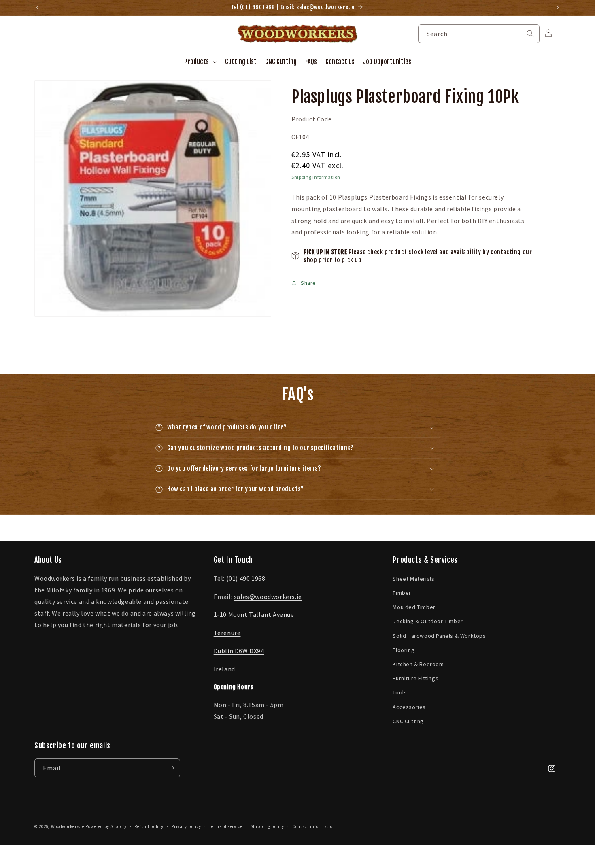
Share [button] (308, 282)
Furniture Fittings (415, 678)
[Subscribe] (171, 767)
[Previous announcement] (37, 7)
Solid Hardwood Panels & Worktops (439, 635)
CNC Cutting (408, 721)
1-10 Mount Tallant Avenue (254, 614)
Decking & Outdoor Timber (428, 621)
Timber (402, 593)
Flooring (403, 650)
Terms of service (225, 826)
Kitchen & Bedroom (418, 664)
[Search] (530, 33)
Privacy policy (186, 826)
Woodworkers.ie (68, 826)
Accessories (409, 707)
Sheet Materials (413, 578)
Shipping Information (315, 177)
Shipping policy (268, 826)
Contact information (313, 826)
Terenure (227, 632)
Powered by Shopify (106, 826)
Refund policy (148, 826)
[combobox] (479, 34)
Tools (400, 692)
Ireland (224, 669)
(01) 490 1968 (246, 578)
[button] (297, 427)
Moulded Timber (414, 607)
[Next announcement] (558, 7)
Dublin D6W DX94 (239, 651)
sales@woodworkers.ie (268, 596)
